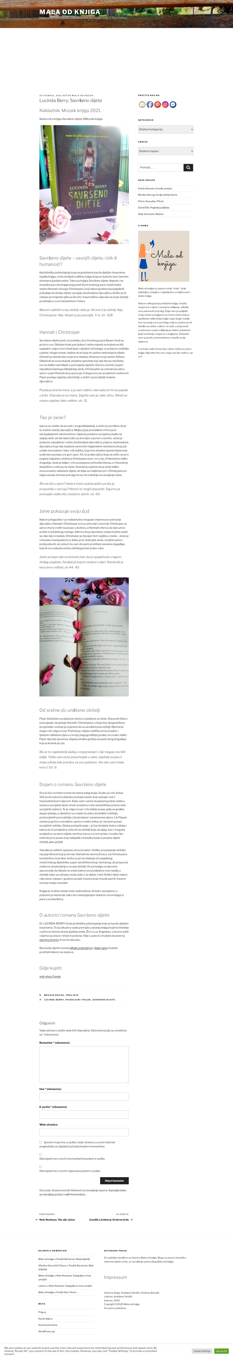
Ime (50, 1089)
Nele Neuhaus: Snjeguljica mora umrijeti (70, 1285)
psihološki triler (78, 1000)
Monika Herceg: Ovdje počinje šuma (157, 194)
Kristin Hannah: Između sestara (155, 188)
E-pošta (53, 1107)
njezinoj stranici (49, 939)
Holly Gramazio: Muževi (151, 214)
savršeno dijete (103, 1000)
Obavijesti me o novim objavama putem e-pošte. (70, 1171)
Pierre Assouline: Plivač (151, 201)
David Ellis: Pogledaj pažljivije (153, 207)
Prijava (42, 1312)
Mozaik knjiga (54, 995)
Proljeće (72, 995)
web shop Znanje (50, 976)
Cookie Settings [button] (202, 1351)
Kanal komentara (47, 1324)
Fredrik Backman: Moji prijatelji (73, 1259)
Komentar (54, 1042)
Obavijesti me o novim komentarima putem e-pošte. (72, 1158)
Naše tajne (100, 948)
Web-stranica (48, 1124)
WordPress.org (46, 1331)
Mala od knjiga (70, 12)
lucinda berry (54, 1000)
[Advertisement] (116, 53)
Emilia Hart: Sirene (66, 1292)
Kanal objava (45, 1318)
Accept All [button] (221, 1351)
